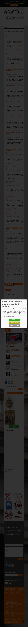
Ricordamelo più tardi (14, 322)
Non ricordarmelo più (14, 325)
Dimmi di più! (14, 319)
